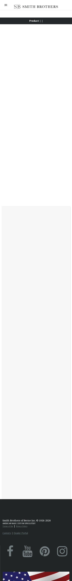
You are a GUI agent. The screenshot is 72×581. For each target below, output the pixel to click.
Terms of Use (8, 526)
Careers (7, 533)
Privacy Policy (21, 526)
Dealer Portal (21, 533)
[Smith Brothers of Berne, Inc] (36, 7)
